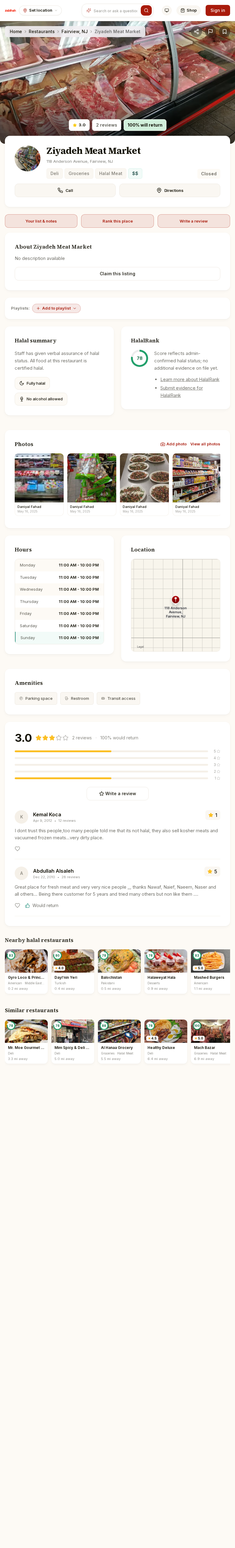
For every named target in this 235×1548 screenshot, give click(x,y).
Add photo (176, 443)
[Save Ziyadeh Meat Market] (224, 31)
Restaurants (42, 31)
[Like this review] (17, 849)
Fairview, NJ (75, 31)
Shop (192, 10)
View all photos (205, 443)
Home (16, 31)
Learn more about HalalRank (189, 379)
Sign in (218, 10)
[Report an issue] (210, 31)
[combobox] (116, 10)
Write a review (194, 221)
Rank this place (118, 221)
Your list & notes (41, 221)
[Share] (196, 31)
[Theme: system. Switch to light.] (167, 10)
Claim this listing (117, 273)
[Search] (146, 10)
